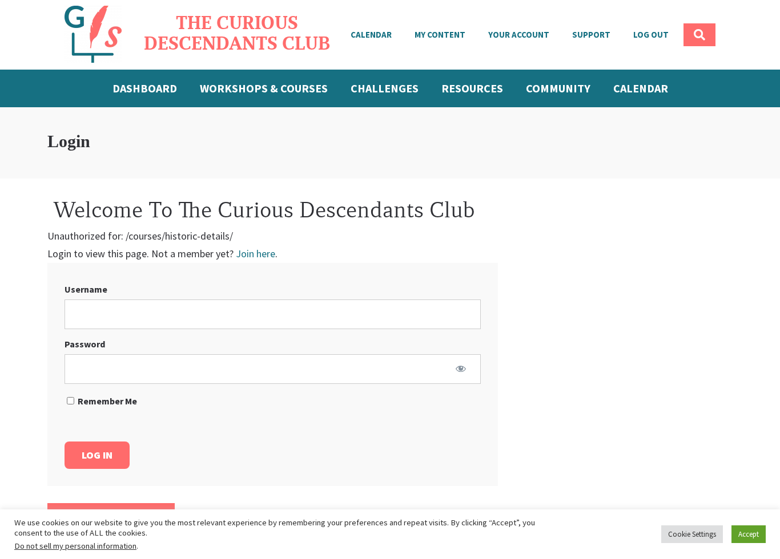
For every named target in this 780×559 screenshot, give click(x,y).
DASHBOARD (144, 88)
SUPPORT (591, 34)
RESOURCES (472, 88)
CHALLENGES (385, 88)
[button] (699, 34)
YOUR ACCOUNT (518, 34)
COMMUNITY (558, 88)
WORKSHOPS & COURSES (264, 88)
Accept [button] (748, 534)
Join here (255, 253)
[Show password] (461, 368)
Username (86, 289)
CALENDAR (371, 34)
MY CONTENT (440, 34)
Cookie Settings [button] (692, 534)
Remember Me (106, 401)
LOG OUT (651, 34)
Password (85, 344)
